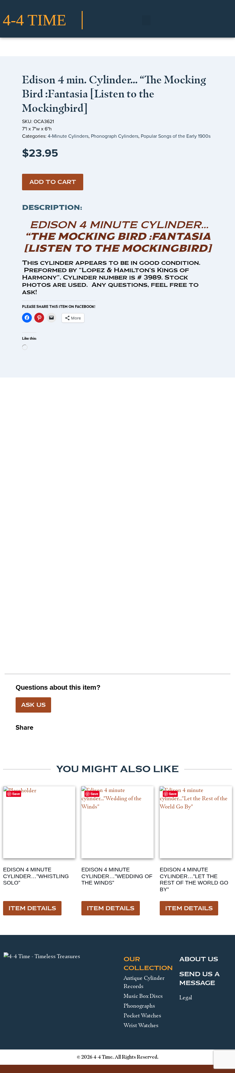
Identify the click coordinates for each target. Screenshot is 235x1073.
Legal (185, 997)
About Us (198, 959)
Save (94, 793)
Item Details (32, 908)
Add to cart (52, 182)
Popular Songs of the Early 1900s (176, 136)
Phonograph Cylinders (114, 136)
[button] (146, 20)
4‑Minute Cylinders (68, 136)
